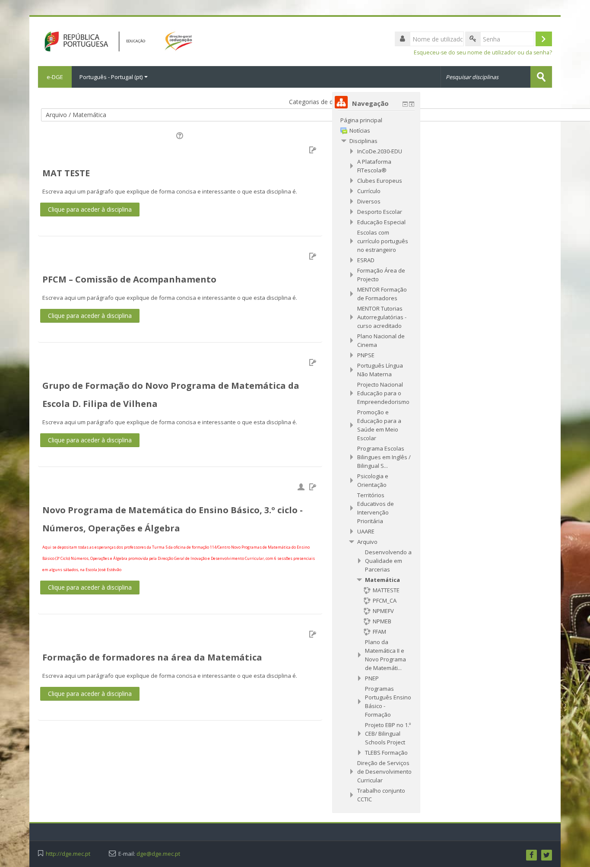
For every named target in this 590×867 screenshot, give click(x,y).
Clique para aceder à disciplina (90, 209)
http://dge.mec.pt (68, 853)
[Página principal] (115, 40)
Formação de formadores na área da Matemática (152, 657)
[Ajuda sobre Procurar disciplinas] (180, 135)
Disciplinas (363, 141)
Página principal (361, 120)
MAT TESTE (66, 173)
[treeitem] (376, 119)
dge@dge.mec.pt (158, 853)
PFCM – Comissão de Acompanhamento (129, 279)
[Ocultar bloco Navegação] (405, 104)
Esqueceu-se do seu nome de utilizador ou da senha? (483, 52)
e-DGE (55, 77)
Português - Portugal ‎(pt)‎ (111, 77)
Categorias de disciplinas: (324, 102)
